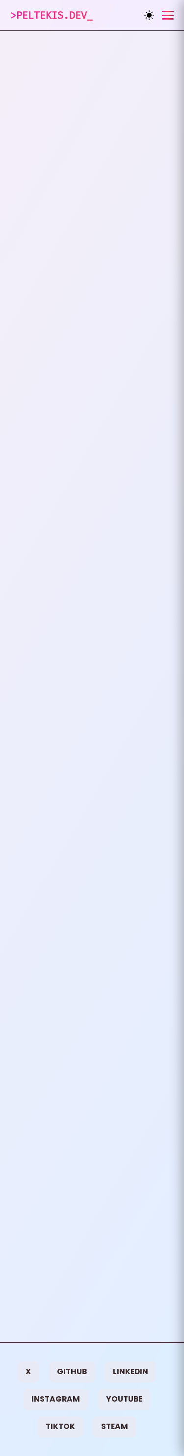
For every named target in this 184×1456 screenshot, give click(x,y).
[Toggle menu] (168, 15)
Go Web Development (92, 226)
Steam (114, 1426)
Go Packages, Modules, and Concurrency (92, 913)
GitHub (72, 1371)
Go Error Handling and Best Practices (92, 683)
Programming (57, 196)
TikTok (60, 1426)
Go (109, 196)
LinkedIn (130, 1371)
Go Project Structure (92, 447)
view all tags (38, 153)
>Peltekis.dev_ (51, 15)
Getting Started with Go (92, 1142)
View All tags (51, 1341)
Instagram (55, 1399)
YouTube (124, 1399)
